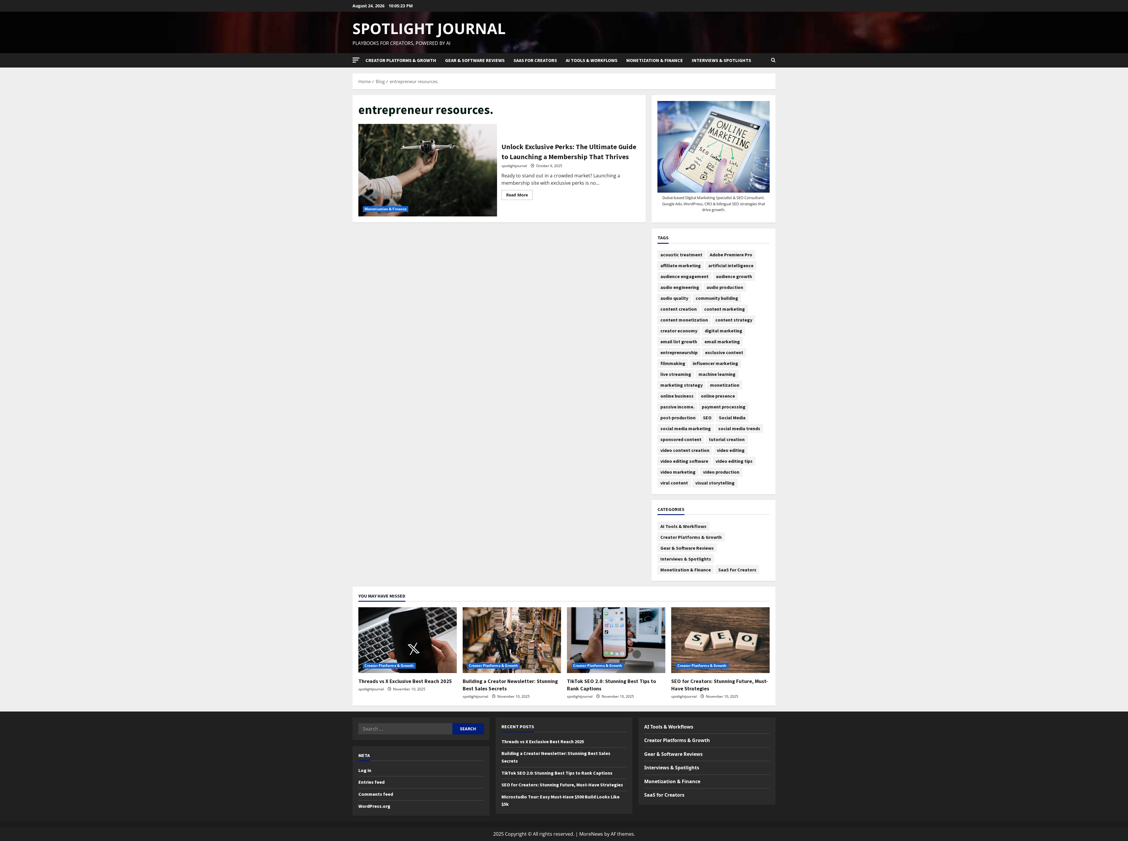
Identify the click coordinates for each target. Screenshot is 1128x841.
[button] (356, 60)
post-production (678, 417)
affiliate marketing (680, 265)
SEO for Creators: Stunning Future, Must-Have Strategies (562, 785)
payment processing (724, 407)
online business (677, 396)
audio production (724, 287)
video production (721, 472)
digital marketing (723, 331)
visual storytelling (715, 483)
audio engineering (679, 287)
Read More (519, 194)
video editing (731, 450)
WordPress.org (374, 806)
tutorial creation (727, 439)
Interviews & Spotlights (721, 60)
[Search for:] (405, 728)
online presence (718, 396)
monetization (724, 385)
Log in (364, 770)
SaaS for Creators (535, 60)
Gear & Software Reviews (475, 60)
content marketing (724, 309)
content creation (678, 309)
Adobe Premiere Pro (731, 255)
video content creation (684, 450)
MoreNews (591, 834)
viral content (674, 483)
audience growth (734, 276)
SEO (707, 417)
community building (717, 298)
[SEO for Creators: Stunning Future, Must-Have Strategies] (720, 640)
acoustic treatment (681, 255)
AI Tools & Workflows (591, 60)
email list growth (678, 341)
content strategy (733, 320)
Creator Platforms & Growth (400, 60)
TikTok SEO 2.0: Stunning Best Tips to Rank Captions (556, 773)
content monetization (684, 320)
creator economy (678, 331)
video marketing (678, 472)
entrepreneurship (679, 352)
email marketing (722, 341)
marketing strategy (681, 385)
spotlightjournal (514, 165)
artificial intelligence (730, 265)
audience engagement (684, 276)
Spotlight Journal (429, 28)
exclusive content (724, 352)
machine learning (717, 374)
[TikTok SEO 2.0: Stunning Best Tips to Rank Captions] (616, 640)
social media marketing (685, 428)
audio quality (674, 298)
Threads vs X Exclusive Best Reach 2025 (405, 681)
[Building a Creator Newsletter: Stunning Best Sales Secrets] (512, 640)
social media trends (739, 428)
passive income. (677, 407)
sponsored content (680, 439)
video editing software (684, 461)
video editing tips (734, 461)
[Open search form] (773, 60)
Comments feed (375, 794)
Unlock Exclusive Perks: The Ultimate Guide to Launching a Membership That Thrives (427, 170)
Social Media (732, 417)
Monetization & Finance (654, 60)
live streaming (675, 374)
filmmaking (672, 363)
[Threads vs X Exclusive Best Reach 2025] (407, 640)
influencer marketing (715, 363)
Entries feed (371, 782)
